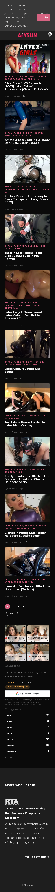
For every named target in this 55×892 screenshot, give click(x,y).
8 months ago (17, 489)
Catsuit (41, 76)
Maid (17, 418)
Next (12, 613)
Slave (28, 582)
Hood (8, 136)
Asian (28, 721)
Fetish (32, 79)
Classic (10, 305)
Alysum (8, 96)
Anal (8, 76)
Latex (17, 136)
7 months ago (17, 378)
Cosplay (21, 79)
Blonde (29, 76)
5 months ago (17, 266)
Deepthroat (25, 133)
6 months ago (17, 325)
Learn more (42, 13)
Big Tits (17, 76)
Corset (9, 79)
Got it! (44, 17)
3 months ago (17, 149)
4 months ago (17, 209)
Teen (17, 249)
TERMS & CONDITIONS (37, 857)
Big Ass (28, 733)
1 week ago (16, 96)
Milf (36, 364)
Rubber (27, 136)
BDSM (8, 187)
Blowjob (28, 751)
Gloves (39, 133)
